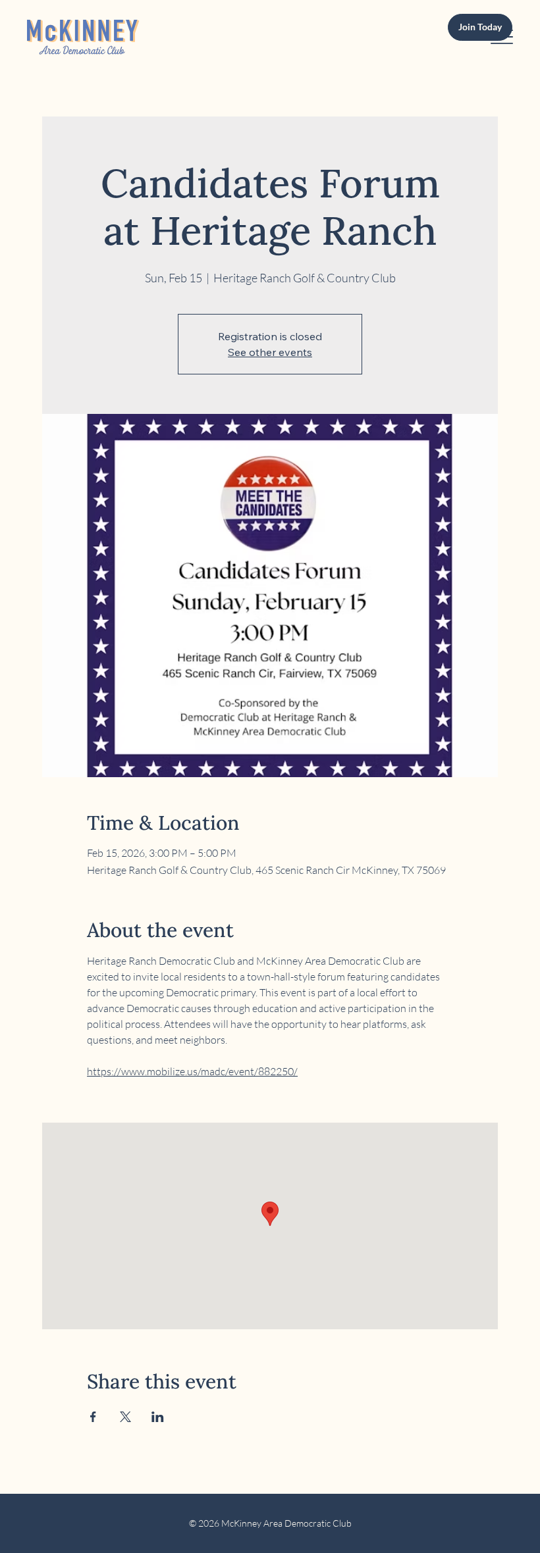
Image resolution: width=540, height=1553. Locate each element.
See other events (270, 352)
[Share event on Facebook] (93, 1417)
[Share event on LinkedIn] (157, 1417)
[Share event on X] (125, 1417)
